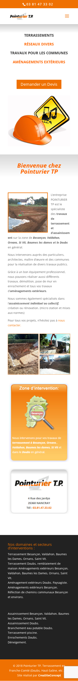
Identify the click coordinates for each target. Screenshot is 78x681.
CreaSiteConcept (49, 675)
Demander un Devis (39, 84)
